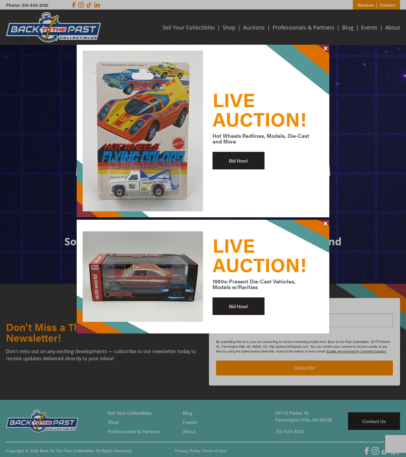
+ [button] (326, 48)
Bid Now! (238, 160)
